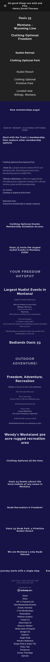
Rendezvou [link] (25, 650)
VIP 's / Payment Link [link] (25, 602)
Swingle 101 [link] (25, 632)
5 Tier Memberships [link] (25, 611)
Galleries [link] (25, 635)
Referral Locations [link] (25, 617)
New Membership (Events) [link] (25, 605)
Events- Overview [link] (25, 608)
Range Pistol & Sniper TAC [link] (25, 644)
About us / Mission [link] (25, 626)
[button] (4, 5)
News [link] (25, 599)
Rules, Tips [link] (25, 647)
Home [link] (25, 596)
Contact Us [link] (25, 620)
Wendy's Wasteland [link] (25, 641)
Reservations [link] (25, 614)
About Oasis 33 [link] (25, 623)
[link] (25, 6)
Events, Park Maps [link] (25, 653)
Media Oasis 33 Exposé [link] (25, 629)
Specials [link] (25, 656)
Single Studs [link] (25, 638)
